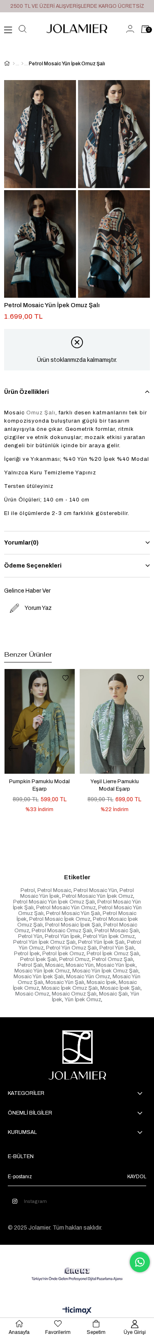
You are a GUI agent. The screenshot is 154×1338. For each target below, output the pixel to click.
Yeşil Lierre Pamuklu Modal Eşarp (114, 785)
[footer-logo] (77, 1055)
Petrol (28, 890)
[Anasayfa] (14, 63)
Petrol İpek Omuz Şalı (113, 953)
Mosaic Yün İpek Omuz (42, 971)
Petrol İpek (27, 953)
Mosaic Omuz (32, 994)
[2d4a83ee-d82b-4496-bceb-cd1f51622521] (77, 1274)
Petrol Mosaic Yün (95, 890)
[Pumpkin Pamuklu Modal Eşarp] (40, 721)
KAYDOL (136, 1176)
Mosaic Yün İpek (116, 965)
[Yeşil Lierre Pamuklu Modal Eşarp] (115, 721)
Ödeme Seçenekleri (33, 566)
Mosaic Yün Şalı (65, 982)
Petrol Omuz (74, 959)
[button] (66, 839)
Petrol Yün (30, 936)
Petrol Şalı (30, 965)
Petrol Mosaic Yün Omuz (66, 907)
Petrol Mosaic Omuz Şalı (62, 930)
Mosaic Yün (80, 965)
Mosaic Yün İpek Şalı (39, 976)
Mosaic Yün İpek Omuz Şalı (105, 971)
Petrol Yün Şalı (116, 948)
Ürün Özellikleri (26, 392)
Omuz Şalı (40, 413)
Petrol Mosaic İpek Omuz (59, 919)
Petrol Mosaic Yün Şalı (73, 913)
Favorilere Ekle (66, 678)
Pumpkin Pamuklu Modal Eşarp (39, 785)
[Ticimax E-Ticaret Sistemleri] (77, 1311)
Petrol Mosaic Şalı (116, 930)
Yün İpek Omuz (82, 999)
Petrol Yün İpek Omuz (109, 936)
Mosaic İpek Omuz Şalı (69, 988)
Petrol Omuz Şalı (112, 959)
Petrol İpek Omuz (63, 953)
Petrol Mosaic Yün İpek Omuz (97, 896)
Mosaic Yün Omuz (88, 976)
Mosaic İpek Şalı (120, 988)
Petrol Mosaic (54, 890)
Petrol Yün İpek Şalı (101, 942)
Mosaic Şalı (113, 994)
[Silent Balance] (22, 63)
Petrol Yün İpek (62, 936)
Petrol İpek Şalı (38, 959)
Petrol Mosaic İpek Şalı (73, 925)
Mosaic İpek (101, 982)
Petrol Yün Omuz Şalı (71, 948)
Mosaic (54, 965)
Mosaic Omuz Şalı (74, 994)
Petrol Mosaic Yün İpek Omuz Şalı (54, 902)
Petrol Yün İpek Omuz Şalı (44, 942)
